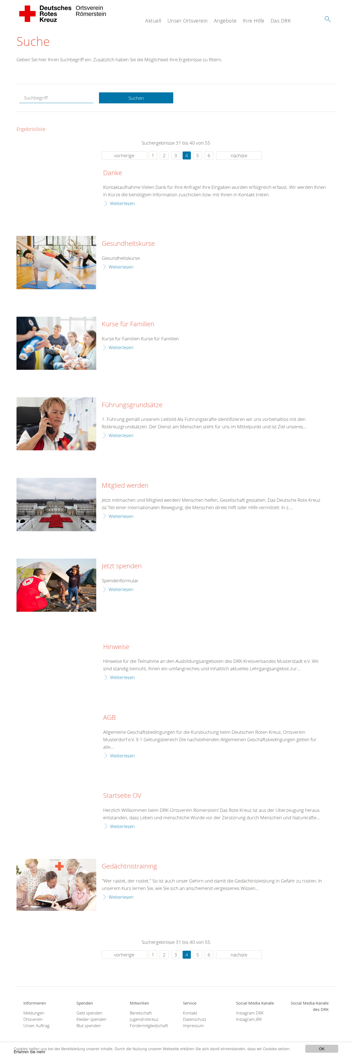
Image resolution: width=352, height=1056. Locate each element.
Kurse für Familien (128, 324)
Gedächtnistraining (129, 866)
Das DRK (281, 20)
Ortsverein (33, 1019)
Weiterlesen (122, 203)
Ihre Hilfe (254, 20)
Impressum (193, 1025)
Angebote (225, 20)
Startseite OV (122, 796)
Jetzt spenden (122, 566)
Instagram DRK (250, 1013)
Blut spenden (88, 1025)
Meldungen (33, 1013)
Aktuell (153, 20)
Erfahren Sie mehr (29, 1051)
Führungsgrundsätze (132, 405)
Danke (112, 173)
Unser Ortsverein (187, 20)
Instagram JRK (249, 1019)
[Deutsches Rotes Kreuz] (45, 13)
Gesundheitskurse (128, 243)
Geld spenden (89, 1013)
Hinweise (116, 647)
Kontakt (190, 1013)
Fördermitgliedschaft (149, 1025)
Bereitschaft (141, 1013)
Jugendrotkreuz (144, 1019)
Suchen (136, 98)
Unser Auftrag (36, 1025)
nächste (239, 155)
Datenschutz (194, 1019)
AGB (109, 717)
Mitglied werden (125, 485)
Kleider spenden (91, 1019)
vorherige (124, 155)
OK (321, 1048)
